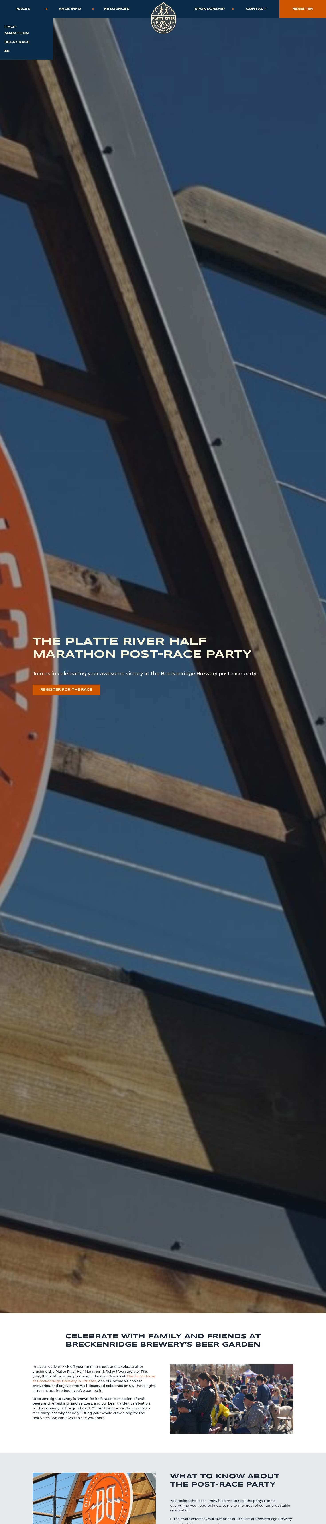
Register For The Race (66, 689)
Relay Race (17, 42)
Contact (256, 8)
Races (23, 8)
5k (7, 51)
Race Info (70, 8)
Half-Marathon (16, 30)
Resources (116, 8)
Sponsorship (210, 8)
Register (303, 8)
